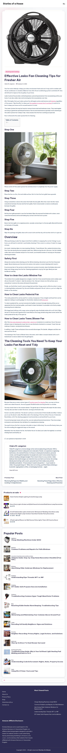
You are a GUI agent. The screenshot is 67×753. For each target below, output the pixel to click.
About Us (5, 694)
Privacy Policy (6, 697)
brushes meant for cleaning (37, 402)
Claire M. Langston (17, 446)
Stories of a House (13, 3)
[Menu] (64, 3)
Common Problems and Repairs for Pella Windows (49, 704)
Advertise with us (7, 702)
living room (45, 300)
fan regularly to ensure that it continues (41, 103)
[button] (13, 470)
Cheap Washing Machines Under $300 (45, 702)
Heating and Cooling (12, 71)
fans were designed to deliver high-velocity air (23, 322)
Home (4, 691)
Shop (3, 699)
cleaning (53, 101)
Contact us (5, 705)
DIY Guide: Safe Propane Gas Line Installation (47, 714)
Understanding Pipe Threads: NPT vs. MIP (46, 711)
